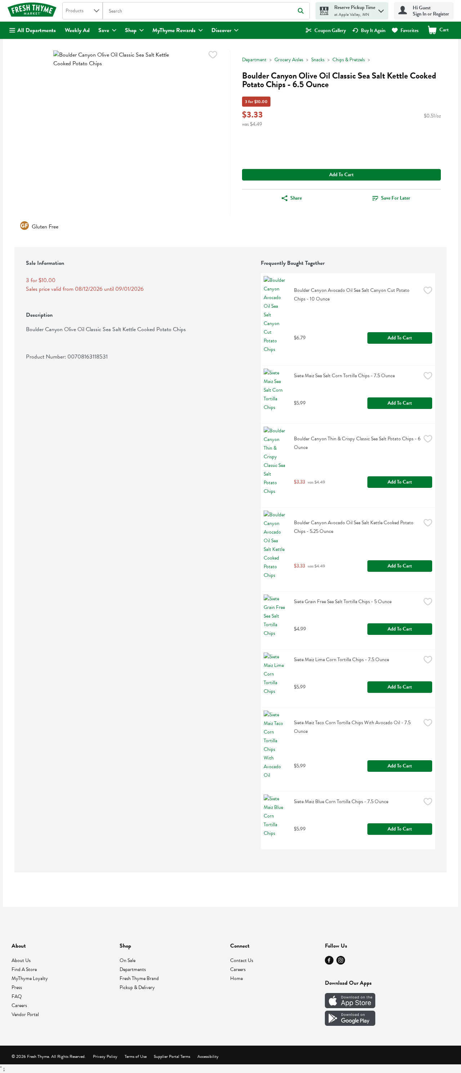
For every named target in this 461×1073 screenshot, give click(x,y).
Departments (133, 969)
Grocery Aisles (288, 59)
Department (254, 59)
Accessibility (208, 1056)
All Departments (36, 30)
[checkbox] (213, 56)
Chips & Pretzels (348, 59)
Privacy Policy (105, 1056)
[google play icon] (350, 1024)
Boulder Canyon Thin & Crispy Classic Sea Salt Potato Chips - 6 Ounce (357, 443)
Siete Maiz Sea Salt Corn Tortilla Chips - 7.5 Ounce (344, 375)
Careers (19, 1005)
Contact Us (241, 960)
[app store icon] (350, 1006)
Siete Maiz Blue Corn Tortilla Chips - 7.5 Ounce (341, 801)
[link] (326, 30)
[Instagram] (340, 962)
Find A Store (24, 969)
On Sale (127, 960)
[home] (33, 11)
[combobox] (82, 10)
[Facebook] (329, 962)
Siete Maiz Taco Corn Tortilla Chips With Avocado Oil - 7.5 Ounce (353, 727)
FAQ (17, 996)
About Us (21, 960)
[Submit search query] (300, 11)
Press (17, 987)
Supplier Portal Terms (172, 1056)
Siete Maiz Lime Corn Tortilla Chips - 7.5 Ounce (341, 659)
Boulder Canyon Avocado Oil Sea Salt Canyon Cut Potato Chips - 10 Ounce (352, 294)
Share (296, 198)
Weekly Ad (77, 30)
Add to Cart (341, 174)
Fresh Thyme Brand (139, 978)
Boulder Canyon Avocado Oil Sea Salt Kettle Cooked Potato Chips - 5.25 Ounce (354, 527)
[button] (381, 9)
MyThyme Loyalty (30, 978)
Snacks (318, 59)
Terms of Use (136, 1056)
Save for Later (395, 198)
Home (236, 978)
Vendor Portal (25, 1014)
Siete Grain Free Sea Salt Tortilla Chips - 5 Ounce (342, 601)
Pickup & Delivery (137, 987)
